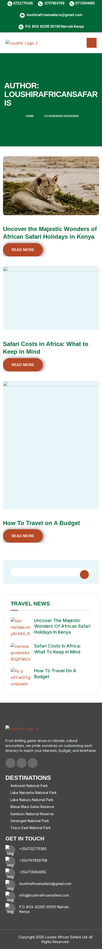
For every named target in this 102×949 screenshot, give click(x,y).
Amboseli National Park (29, 786)
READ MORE (23, 249)
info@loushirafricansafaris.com (44, 895)
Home (30, 116)
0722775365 (23, 3)
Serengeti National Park (29, 821)
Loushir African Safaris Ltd (66, 937)
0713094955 (85, 3)
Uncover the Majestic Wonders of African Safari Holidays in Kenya (62, 626)
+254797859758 (33, 860)
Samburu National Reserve (32, 814)
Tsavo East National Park (30, 828)
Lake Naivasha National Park (33, 792)
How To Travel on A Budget (41, 523)
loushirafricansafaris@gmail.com (54, 15)
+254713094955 (32, 872)
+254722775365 (33, 849)
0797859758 (54, 3)
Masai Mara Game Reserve (32, 807)
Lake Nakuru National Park (31, 800)
